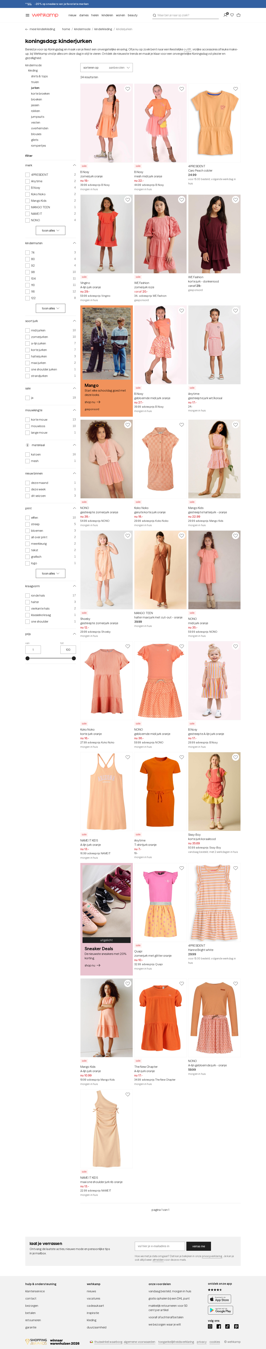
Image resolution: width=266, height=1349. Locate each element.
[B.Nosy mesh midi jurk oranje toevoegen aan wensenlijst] (181, 88)
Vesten (35, 122)
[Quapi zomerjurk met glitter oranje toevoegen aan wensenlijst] (181, 868)
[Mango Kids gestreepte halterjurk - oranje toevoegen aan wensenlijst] (235, 424)
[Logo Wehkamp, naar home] (44, 15)
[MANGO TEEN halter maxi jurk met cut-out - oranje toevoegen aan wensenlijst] (181, 535)
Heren (95, 15)
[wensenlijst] (233, 15)
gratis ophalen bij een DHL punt (169, 1298)
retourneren (33, 1320)
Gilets (34, 140)
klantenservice (35, 1291)
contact (30, 1298)
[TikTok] (227, 1326)
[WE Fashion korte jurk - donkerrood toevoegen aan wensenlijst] (235, 199)
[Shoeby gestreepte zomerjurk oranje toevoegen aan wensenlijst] (127, 535)
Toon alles (48, 230)
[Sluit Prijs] (74, 634)
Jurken (35, 88)
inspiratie (93, 1313)
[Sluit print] (74, 508)
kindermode (82, 29)
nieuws (91, 1291)
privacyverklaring (212, 1256)
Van (27, 643)
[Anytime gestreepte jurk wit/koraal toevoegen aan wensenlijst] (235, 310)
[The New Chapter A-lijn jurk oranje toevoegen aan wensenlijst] (181, 983)
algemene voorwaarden (139, 1342)
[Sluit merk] (74, 165)
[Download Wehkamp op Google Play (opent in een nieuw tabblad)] (220, 1313)
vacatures (93, 1298)
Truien (35, 82)
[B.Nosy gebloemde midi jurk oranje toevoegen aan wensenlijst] (181, 310)
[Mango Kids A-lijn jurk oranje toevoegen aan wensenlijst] (127, 983)
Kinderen (107, 15)
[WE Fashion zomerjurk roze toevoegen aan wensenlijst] (181, 199)
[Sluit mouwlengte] (74, 410)
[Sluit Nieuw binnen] (74, 473)
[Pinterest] (236, 1326)
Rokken (35, 111)
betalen (30, 1313)
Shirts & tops (39, 76)
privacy (201, 1342)
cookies (215, 1342)
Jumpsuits (37, 116)
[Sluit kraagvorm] (74, 586)
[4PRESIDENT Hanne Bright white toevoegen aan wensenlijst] (235, 868)
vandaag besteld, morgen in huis (170, 1291)
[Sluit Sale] (74, 388)
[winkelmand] (238, 15)
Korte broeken (40, 93)
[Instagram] (210, 1326)
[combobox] (185, 15)
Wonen (120, 15)
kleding (91, 1320)
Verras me (198, 1246)
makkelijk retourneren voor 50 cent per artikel (168, 1308)
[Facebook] (219, 1326)
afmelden (158, 1259)
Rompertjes (38, 145)
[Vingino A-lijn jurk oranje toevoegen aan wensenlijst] (127, 199)
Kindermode (33, 65)
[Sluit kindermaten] (74, 243)
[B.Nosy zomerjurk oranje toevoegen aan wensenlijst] (127, 88)
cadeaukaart (95, 1305)
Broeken (36, 99)
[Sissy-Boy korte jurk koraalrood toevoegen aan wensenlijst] (235, 757)
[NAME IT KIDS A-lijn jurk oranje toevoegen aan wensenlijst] (127, 757)
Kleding (33, 70)
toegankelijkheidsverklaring (176, 1342)
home (66, 29)
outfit (187, 49)
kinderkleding (103, 29)
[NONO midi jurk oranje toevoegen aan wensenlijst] (235, 535)
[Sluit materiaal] (74, 445)
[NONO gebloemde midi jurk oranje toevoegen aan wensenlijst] (181, 646)
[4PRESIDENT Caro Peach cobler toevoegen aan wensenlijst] (235, 88)
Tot (62, 643)
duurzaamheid (96, 1327)
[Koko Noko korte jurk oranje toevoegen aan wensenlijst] (127, 646)
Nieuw (72, 15)
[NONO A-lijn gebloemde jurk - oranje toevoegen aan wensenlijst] (235, 983)
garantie (31, 1327)
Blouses (36, 134)
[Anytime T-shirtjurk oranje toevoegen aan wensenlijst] (181, 757)
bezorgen (31, 1305)
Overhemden (39, 128)
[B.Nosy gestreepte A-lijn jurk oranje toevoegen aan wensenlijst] (235, 646)
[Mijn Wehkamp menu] (226, 15)
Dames (83, 15)
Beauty (133, 15)
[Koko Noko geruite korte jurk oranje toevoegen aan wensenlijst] (181, 424)
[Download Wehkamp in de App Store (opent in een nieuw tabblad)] (220, 1302)
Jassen (35, 105)
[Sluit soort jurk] (74, 321)
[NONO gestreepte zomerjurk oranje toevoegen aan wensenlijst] (127, 424)
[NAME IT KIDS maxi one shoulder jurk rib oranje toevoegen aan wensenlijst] (127, 1094)
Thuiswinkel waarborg (108, 1342)
